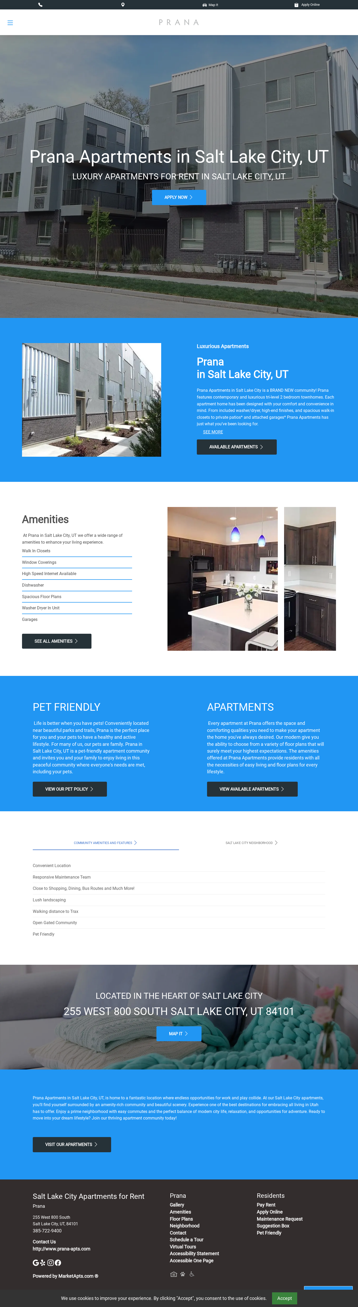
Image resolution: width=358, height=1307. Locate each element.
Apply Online (310, 5)
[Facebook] (58, 1262)
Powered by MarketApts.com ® (65, 1276)
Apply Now (176, 197)
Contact (178, 1233)
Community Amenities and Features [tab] (103, 843)
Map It (176, 1033)
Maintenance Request (280, 1219)
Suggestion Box (273, 1225)
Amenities (180, 1212)
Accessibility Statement (194, 1253)
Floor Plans (181, 1219)
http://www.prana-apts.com (61, 1248)
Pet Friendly (269, 1233)
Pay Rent (266, 1204)
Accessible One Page (192, 1260)
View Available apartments (250, 789)
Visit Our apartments (69, 1144)
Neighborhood (184, 1225)
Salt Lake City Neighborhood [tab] (250, 843)
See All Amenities (54, 641)
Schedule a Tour (186, 1239)
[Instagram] (51, 1262)
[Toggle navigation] (10, 22)
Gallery (177, 1204)
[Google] (36, 1262)
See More (213, 431)
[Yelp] (43, 1262)
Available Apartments (234, 446)
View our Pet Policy (67, 789)
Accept (284, 1298)
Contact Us (44, 1241)
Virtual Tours (183, 1246)
